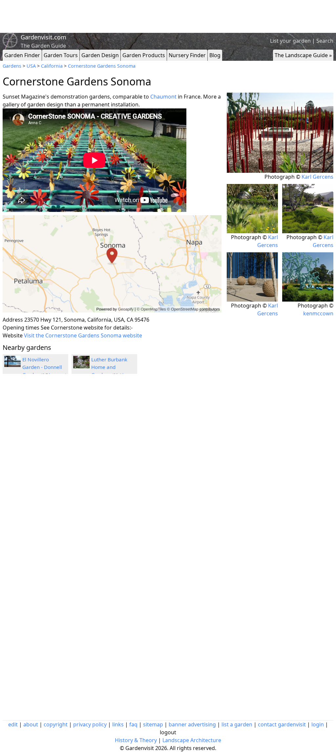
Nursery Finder (187, 55)
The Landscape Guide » (303, 55)
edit (13, 724)
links (118, 724)
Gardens (12, 66)
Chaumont (163, 96)
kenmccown (318, 313)
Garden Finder (22, 55)
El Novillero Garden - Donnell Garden (44, 367)
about (30, 724)
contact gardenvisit (282, 724)
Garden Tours (61, 55)
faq (133, 724)
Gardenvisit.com (43, 37)
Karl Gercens (317, 176)
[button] (112, 264)
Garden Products (143, 55)
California (52, 66)
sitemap (153, 724)
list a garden (236, 724)
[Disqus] (112, 467)
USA (31, 66)
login (317, 724)
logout (168, 732)
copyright (56, 724)
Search (324, 40)
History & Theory (136, 740)
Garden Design (100, 55)
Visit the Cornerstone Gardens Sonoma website (83, 335)
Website (13, 335)
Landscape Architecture (191, 740)
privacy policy (90, 724)
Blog (214, 55)
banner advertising (192, 724)
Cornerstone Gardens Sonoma (102, 66)
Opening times (21, 327)
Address (13, 319)
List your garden (290, 40)
